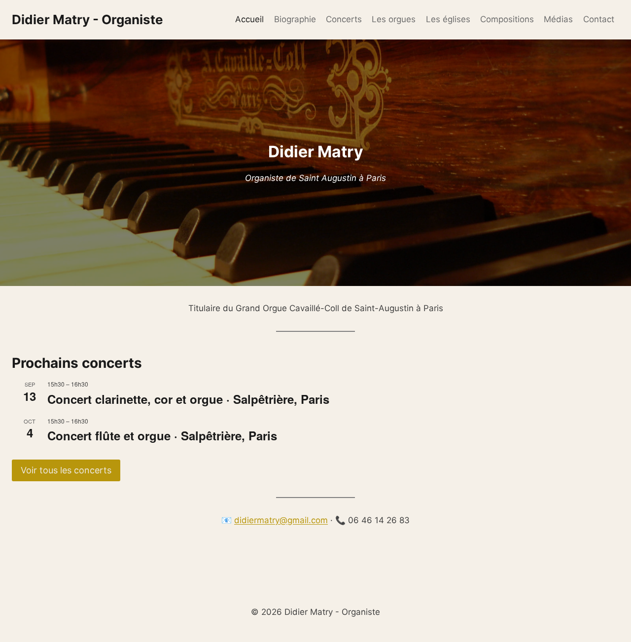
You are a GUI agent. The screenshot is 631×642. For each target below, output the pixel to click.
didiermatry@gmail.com (281, 520)
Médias (558, 19)
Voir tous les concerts (66, 470)
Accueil (249, 19)
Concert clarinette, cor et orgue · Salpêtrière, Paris (188, 399)
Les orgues (394, 19)
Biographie (295, 19)
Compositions (507, 19)
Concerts (344, 19)
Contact (598, 19)
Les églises (448, 19)
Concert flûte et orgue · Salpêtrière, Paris (162, 435)
